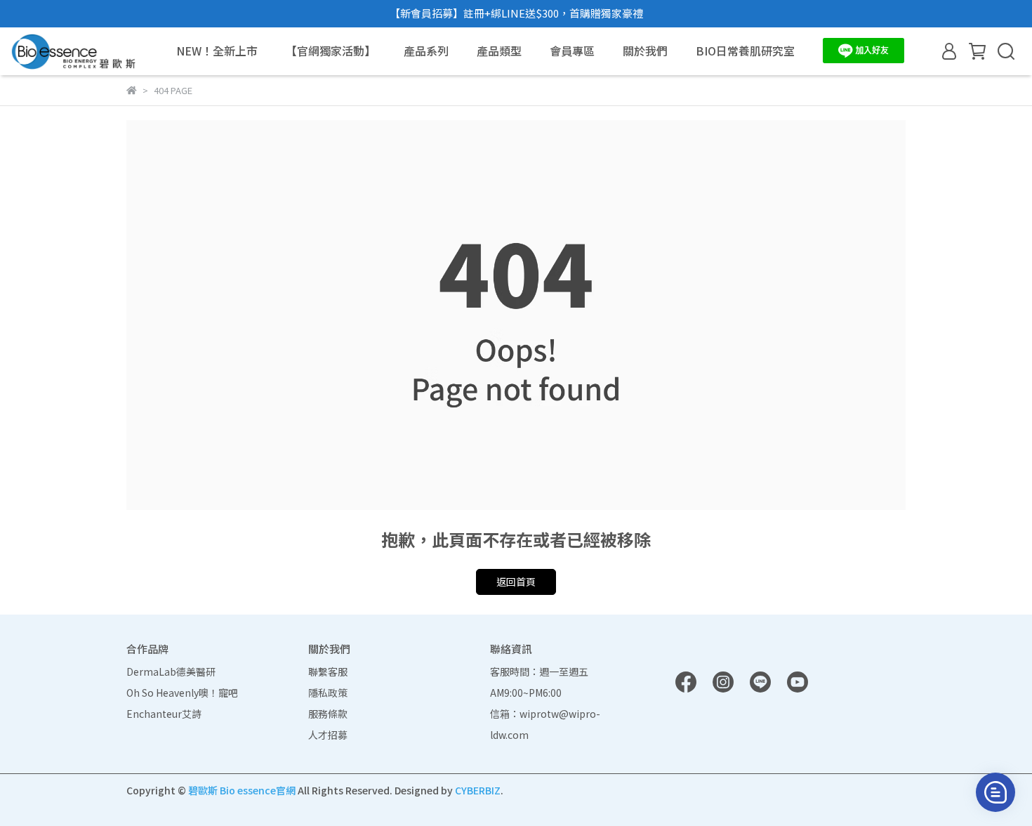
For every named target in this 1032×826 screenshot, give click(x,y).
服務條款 (328, 714)
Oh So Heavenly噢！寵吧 (182, 693)
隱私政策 (328, 693)
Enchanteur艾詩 (163, 714)
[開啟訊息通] (995, 792)
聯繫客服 (328, 671)
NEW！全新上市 (217, 50)
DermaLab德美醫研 (171, 671)
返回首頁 (516, 582)
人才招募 (328, 735)
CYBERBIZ (478, 790)
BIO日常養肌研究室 (745, 50)
